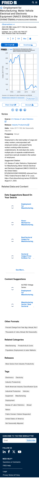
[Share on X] (12, 110)
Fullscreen (31, 99)
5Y (13, 39)
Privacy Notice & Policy (11, 475)
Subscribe (31, 440)
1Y (8, 39)
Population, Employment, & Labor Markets (20, 350)
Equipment (9, 396)
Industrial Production (12, 391)
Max (24, 39)
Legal (5, 472)
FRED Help (7, 466)
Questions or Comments (11, 462)
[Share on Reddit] (21, 110)
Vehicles (26, 391)
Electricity (19, 378)
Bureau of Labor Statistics (14, 405)
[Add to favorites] (1, 8)
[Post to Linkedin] (25, 110)
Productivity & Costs (25, 346)
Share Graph (9, 105)
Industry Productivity (19, 125)
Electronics (9, 378)
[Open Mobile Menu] (36, 2)
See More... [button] (20, 270)
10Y (18, 39)
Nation (7, 410)
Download (27, 45)
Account (28, 105)
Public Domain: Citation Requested (18, 414)
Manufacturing (10, 346)
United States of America (14, 419)
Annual (29, 405)
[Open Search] (33, 2)
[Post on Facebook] (16, 110)
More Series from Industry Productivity (19, 364)
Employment (9, 400)
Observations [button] (7, 24)
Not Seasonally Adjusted (14, 423)
